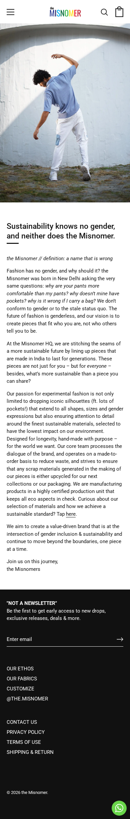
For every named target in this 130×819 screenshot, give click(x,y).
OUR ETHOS (20, 669)
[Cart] (119, 13)
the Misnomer (34, 792)
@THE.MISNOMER (27, 699)
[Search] (104, 13)
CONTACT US (22, 722)
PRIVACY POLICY (26, 732)
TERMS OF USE (24, 742)
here (71, 514)
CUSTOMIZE (20, 689)
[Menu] (10, 12)
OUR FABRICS (22, 679)
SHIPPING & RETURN (30, 752)
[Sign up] (120, 639)
